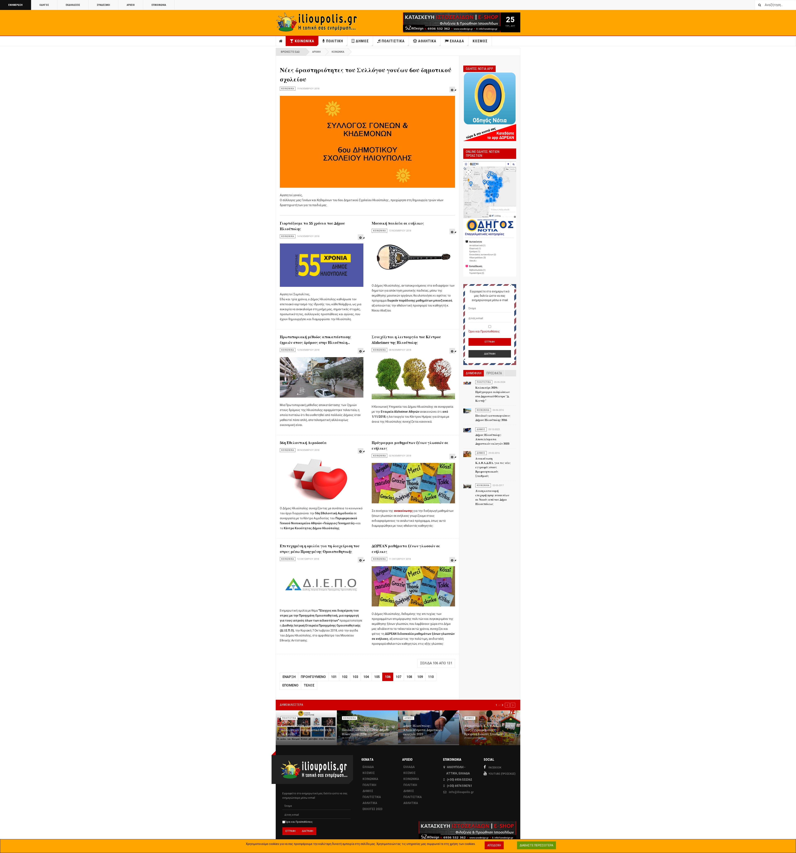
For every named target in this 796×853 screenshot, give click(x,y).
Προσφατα (494, 373)
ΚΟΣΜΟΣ (480, 41)
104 (366, 677)
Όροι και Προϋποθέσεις (484, 331)
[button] (507, 705)
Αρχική (316, 51)
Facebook (495, 767)
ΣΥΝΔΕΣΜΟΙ (103, 5)
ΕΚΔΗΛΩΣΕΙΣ (73, 5)
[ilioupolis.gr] (317, 22)
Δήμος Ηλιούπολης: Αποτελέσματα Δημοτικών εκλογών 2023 (492, 439)
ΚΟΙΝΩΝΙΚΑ (304, 41)
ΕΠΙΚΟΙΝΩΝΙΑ (159, 5)
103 (355, 677)
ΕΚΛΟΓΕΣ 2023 (372, 809)
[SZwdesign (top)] (439, 22)
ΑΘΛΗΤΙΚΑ (427, 41)
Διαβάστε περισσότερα (536, 845)
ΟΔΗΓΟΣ (44, 5)
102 (344, 677)
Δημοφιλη (473, 373)
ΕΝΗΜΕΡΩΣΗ (15, 5)
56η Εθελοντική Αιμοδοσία (303, 443)
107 (398, 677)
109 (420, 677)
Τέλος (309, 685)
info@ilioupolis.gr (461, 792)
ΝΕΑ (281, 41)
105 (377, 677)
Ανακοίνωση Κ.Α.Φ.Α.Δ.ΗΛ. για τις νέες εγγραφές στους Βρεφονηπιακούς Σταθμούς (493, 467)
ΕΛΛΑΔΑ (457, 41)
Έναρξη (289, 677)
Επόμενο (290, 685)
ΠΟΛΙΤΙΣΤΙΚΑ (393, 41)
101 (334, 677)
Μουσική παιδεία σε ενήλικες (398, 223)
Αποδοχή (494, 845)
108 (409, 677)
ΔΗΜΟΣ (362, 41)
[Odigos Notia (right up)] (489, 219)
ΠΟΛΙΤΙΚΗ (334, 41)
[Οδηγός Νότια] (489, 106)
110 (431, 677)
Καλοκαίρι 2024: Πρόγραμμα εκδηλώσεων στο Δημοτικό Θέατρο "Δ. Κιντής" (306, 730)
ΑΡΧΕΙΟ (131, 5)
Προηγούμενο (313, 677)
